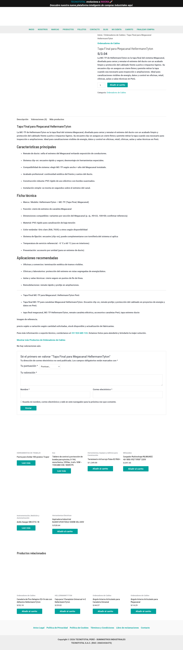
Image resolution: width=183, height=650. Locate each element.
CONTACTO (95, 29)
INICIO (31, 29)
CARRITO (129, 29)
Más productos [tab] (57, 119)
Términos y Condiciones (102, 627)
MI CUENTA (117, 29)
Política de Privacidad (57, 627)
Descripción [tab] (22, 119)
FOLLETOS (81, 29)
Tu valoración (28, 372)
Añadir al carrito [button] (100, 468)
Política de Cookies (79, 627)
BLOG (105, 29)
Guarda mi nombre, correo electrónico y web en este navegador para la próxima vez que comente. (69, 402)
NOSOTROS (43, 29)
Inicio (99, 35)
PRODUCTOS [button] (68, 29)
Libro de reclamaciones (127, 627)
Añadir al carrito (117, 85)
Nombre (25, 389)
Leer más (26, 463)
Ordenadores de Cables (114, 35)
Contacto (145, 627)
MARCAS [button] (55, 29)
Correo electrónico (102, 389)
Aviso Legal (38, 627)
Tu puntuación (29, 365)
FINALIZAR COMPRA (145, 29)
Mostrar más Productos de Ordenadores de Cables (41, 340)
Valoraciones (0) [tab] (39, 119)
